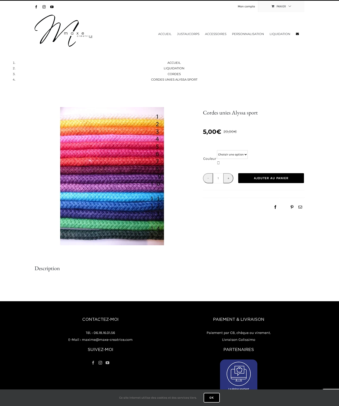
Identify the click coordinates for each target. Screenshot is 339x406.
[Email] (300, 207)
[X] (284, 207)
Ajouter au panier (271, 178)
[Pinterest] (292, 207)
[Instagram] (100, 363)
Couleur (209, 158)
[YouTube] (107, 363)
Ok (211, 397)
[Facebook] (275, 207)
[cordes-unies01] (112, 176)
